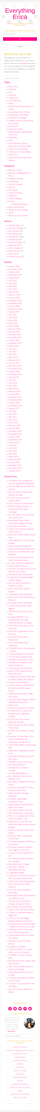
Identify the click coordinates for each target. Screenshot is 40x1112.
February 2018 (14, 329)
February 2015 (14, 426)
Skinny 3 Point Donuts (17, 566)
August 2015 (13, 408)
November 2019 (15, 269)
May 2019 (12, 286)
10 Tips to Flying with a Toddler (21, 708)
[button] (20, 47)
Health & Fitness (15, 193)
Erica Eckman (13, 231)
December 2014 (15, 431)
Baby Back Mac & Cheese (19, 864)
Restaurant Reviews (16, 207)
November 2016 (15, 369)
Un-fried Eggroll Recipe (17, 773)
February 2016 (14, 391)
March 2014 (13, 457)
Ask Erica (12, 89)
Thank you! (13, 155)
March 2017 (13, 357)
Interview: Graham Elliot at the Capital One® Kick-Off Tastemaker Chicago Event (20, 739)
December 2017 (15, 335)
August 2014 (13, 443)
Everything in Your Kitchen (19, 112)
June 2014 (12, 448)
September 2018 (15, 309)
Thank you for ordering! (18, 149)
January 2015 (14, 428)
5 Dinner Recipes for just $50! (20, 654)
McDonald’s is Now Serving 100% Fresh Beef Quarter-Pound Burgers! (21, 824)
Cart (10, 92)
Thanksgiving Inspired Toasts (20, 668)
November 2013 (15, 468)
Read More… (12, 1031)
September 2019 (15, 275)
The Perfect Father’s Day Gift (20, 810)
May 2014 (12, 451)
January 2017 (14, 363)
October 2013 (14, 471)
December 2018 (15, 301)
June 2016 (12, 383)
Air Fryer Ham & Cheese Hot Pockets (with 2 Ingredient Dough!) (20, 714)
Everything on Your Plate (18, 115)
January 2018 (14, 332)
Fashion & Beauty (15, 184)
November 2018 (15, 303)
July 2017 (12, 349)
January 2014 (14, 462)
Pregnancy (12, 196)
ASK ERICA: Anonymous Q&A (20, 660)
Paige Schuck (13, 245)
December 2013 (15, 465)
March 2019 (13, 292)
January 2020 (14, 266)
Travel (10, 213)
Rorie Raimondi (14, 251)
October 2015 (14, 403)
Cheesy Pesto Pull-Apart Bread (21, 910)
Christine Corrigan (15, 228)
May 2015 (12, 417)
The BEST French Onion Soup (20, 762)
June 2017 (12, 352)
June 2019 (12, 283)
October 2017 (14, 340)
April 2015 (12, 420)
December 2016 (15, 366)
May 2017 (12, 355)
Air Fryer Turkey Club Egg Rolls (20, 563)
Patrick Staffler (14, 248)
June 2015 (12, 414)
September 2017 (15, 343)
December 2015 (15, 397)
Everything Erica (20, 13)
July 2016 (12, 380)
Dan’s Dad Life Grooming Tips (20, 503)
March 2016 (13, 389)
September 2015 (15, 406)
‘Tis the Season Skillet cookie (20, 657)
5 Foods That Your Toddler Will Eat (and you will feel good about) (21, 688)
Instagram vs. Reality (16, 947)
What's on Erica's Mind (18, 216)
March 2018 (13, 326)
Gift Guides (13, 190)
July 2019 (12, 281)
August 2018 (13, 312)
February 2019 (14, 295)
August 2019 (13, 278)
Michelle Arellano (15, 242)
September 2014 (15, 440)
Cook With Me (14, 101)
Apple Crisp (13, 705)
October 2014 (14, 437)
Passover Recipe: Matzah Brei (20, 575)
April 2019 (12, 289)
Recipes (11, 201)
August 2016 (13, 377)
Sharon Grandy (14, 257)
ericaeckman (13, 237)
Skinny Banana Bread (17, 526)
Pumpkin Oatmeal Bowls (18, 682)
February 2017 (14, 360)
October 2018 (14, 306)
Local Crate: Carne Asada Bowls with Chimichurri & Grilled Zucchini (21, 884)
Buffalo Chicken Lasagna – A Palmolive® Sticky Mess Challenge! (20, 509)
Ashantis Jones (14, 225)
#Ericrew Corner (15, 170)
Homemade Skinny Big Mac (19, 546)
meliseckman (13, 240)
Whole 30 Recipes (20, 204)
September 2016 (15, 374)
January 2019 (14, 298)
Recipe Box (12, 138)
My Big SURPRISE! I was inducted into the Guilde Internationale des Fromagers (20, 620)
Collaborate (13, 98)
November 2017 (15, 337)
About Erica (13, 87)
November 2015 (15, 400)
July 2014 (12, 445)
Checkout (12, 95)
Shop (10, 141)
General (11, 187)
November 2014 (15, 434)
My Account (13, 126)
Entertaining (13, 182)
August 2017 (13, 346)
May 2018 (12, 320)
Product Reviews (15, 199)
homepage (23, 63)
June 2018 (12, 318)
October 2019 (14, 272)
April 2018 (12, 323)
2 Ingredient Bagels (16, 873)
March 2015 (13, 423)
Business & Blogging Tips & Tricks (20, 1050)
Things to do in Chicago (18, 210)
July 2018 (12, 315)
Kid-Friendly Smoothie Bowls (20, 907)
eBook (11, 104)
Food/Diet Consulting (17, 118)
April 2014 (12, 454)
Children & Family (15, 179)
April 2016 (12, 386)
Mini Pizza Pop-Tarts (16, 765)
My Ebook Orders (15, 129)
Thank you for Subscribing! (19, 152)
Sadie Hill (12, 254)
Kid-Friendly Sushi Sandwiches (21, 813)
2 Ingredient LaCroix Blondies (20, 594)
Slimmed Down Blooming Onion (21, 549)
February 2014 (14, 460)
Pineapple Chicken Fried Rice (20, 603)
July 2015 (12, 411)
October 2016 (14, 372)
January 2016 (14, 394)
